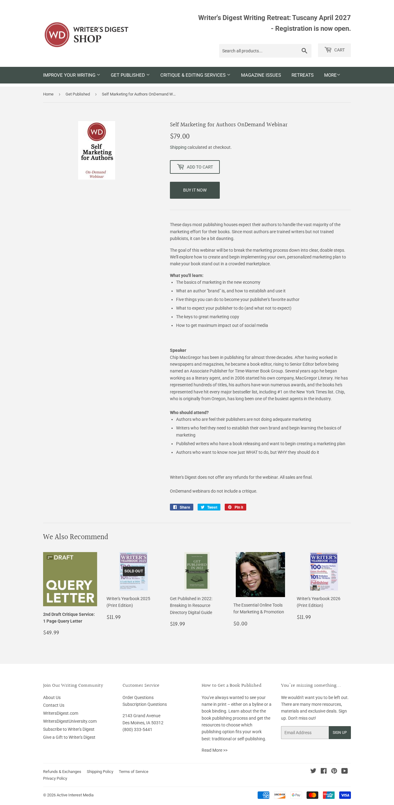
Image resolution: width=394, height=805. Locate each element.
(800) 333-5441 (137, 729)
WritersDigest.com (60, 713)
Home (48, 94)
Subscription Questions (145, 704)
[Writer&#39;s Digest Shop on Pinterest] (334, 771)
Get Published (128, 75)
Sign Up (340, 732)
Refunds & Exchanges (62, 771)
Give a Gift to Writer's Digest (69, 737)
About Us (52, 697)
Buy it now (195, 190)
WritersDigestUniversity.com (70, 721)
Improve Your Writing (70, 75)
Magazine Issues (261, 75)
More (330, 75)
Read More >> (214, 750)
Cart (339, 49)
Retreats (302, 75)
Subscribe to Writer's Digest (68, 729)
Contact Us (53, 705)
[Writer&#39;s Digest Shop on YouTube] (344, 771)
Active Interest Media (75, 795)
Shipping (178, 147)
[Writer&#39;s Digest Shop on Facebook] (323, 771)
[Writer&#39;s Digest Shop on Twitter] (313, 771)
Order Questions (138, 697)
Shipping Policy (100, 771)
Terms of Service (133, 771)
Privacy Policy (55, 778)
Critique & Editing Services (193, 75)
